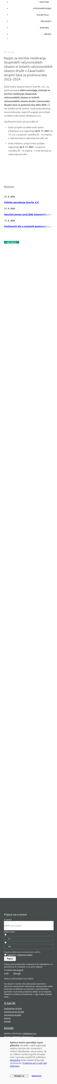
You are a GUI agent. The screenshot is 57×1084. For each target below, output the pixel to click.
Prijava (10, 959)
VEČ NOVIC (11, 242)
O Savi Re (9, 1003)
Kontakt (7, 1021)
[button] (31, 15)
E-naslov (7, 919)
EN (9, 946)
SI (9, 938)
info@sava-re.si (29, 1033)
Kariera (7, 1018)
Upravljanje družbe (12, 1015)
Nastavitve (15, 1060)
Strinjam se (19, 1076)
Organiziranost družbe (14, 1011)
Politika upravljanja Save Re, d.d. (21, 202)
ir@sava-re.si (27, 1036)
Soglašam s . (20, 955)
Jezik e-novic (9, 932)
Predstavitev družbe (13, 1008)
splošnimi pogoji (25, 955)
